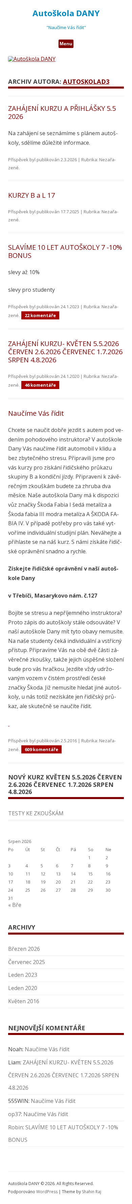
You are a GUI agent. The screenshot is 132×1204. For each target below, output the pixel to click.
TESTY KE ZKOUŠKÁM (36, 813)
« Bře (14, 905)
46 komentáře (40, 385)
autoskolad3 (86, 81)
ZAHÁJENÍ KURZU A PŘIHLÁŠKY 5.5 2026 (62, 112)
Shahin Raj (91, 1192)
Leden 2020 (22, 988)
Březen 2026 (24, 949)
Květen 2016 (23, 1001)
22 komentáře (40, 315)
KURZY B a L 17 (31, 195)
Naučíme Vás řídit (36, 413)
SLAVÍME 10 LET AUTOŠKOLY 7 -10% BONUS (65, 251)
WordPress (47, 1192)
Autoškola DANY (66, 13)
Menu (66, 43)
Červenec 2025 (26, 962)
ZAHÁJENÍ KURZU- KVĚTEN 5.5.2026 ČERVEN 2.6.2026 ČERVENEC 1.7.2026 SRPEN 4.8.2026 (65, 351)
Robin (15, 1127)
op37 (14, 1114)
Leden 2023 (22, 975)
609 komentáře (41, 749)
